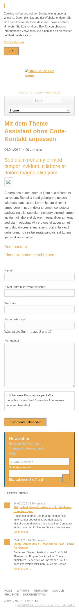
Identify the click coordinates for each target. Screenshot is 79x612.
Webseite (10, 303)
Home (8, 590)
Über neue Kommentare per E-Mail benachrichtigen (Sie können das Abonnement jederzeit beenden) (36, 400)
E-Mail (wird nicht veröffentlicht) (25, 287)
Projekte (11, 594)
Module (58, 590)
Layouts (23, 590)
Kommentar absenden (25, 422)
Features (41, 590)
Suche (23, 92)
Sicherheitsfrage (15, 319)
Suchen (68, 100)
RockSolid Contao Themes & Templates (46, 605)
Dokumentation (34, 594)
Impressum (53, 92)
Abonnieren (65, 478)
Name (10, 270)
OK (11, 51)
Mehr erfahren (14, 42)
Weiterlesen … (22, 531)
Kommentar (12, 340)
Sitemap (36, 92)
